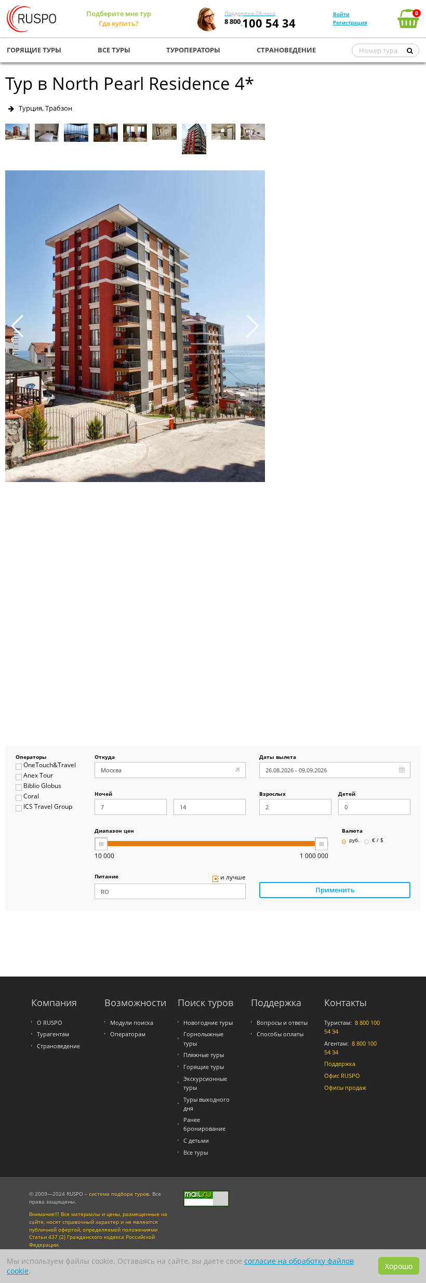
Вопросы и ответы (282, 1022)
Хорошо (398, 1266)
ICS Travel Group (47, 807)
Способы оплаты (280, 1034)
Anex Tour (38, 775)
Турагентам (53, 1034)
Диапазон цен (114, 831)
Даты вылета (277, 757)
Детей (346, 794)
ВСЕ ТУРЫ (114, 50)
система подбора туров (119, 1194)
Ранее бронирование (204, 1124)
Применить (335, 889)
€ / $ (377, 841)
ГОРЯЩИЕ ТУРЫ (34, 50)
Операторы (31, 757)
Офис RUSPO (342, 1075)
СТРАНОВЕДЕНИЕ (286, 50)
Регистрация (350, 22)
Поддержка (339, 1063)
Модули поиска (131, 1022)
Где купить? (119, 23)
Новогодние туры (208, 1022)
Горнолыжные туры (203, 1038)
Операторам (127, 1034)
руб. (354, 841)
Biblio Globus (42, 786)
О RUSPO (49, 1022)
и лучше (233, 877)
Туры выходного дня (206, 1103)
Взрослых (272, 794)
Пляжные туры (203, 1055)
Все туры (195, 1152)
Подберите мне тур (118, 13)
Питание (106, 877)
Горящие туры (203, 1067)
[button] (253, 326)
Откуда (105, 757)
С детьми (196, 1140)
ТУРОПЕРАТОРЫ (193, 50)
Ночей (103, 794)
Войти (341, 14)
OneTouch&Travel (49, 765)
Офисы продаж (345, 1087)
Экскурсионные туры (205, 1083)
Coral (31, 796)
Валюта (352, 831)
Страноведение (58, 1046)
